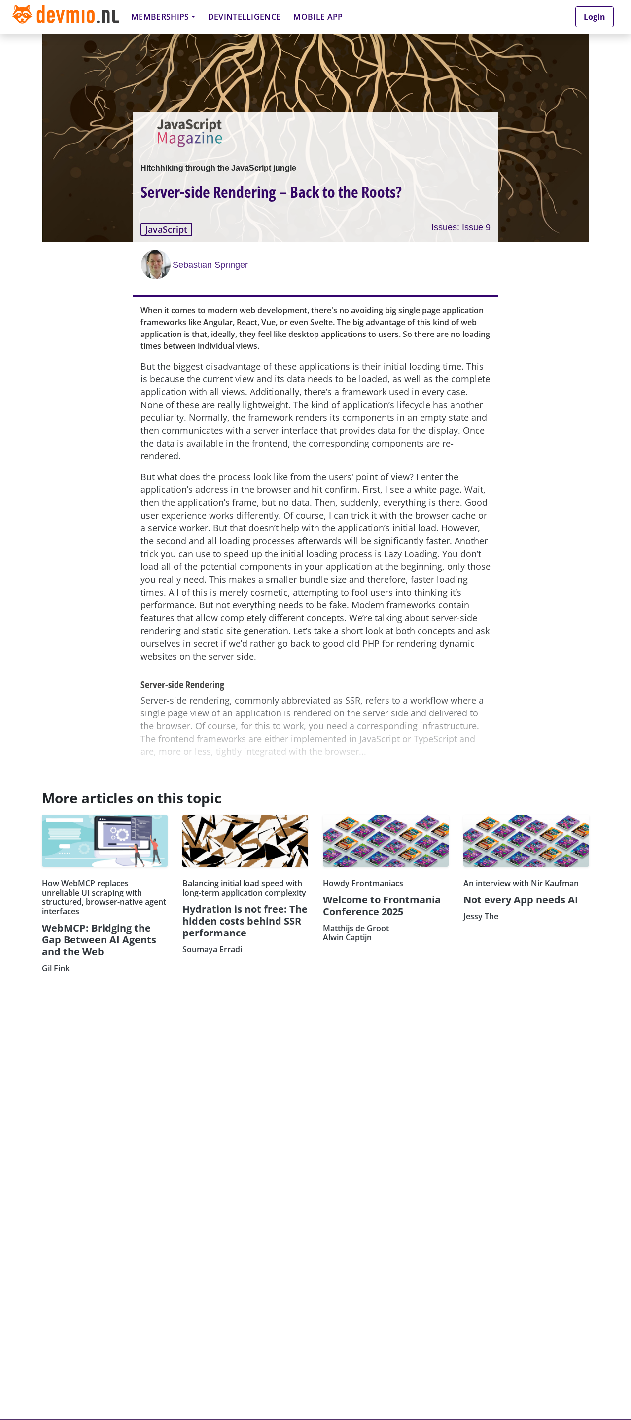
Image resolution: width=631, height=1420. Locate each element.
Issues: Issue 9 (461, 227)
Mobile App (318, 16)
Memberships (160, 16)
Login (594, 16)
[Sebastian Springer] (157, 264)
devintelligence (244, 16)
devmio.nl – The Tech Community (65, 16)
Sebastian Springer (210, 265)
